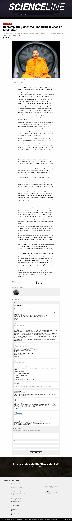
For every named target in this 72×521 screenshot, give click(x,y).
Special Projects (29, 18)
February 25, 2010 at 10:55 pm (19, 392)
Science (36, 7)
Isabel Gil (13, 514)
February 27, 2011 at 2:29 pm (19, 414)
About (46, 18)
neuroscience (15, 282)
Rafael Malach (37, 226)
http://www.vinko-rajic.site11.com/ (30, 416)
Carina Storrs (7, 35)
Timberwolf (19, 399)
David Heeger (49, 99)
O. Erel (18, 345)
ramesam (18, 323)
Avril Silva (13, 489)
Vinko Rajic (19, 412)
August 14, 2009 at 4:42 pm (19, 346)
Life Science (7, 24)
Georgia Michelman (16, 501)
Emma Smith (14, 510)
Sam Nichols (14, 499)
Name (14, 440)
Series (40, 18)
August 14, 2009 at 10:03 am (19, 325)
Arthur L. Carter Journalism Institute (35, 519)
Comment (15, 432)
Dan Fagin (46, 491)
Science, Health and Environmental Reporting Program (17, 519)
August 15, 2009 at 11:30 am (19, 362)
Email (14, 444)
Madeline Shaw (15, 485)
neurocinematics (22, 248)
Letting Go (16, 356)
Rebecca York (19, 305)
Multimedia (17, 18)
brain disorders (49, 122)
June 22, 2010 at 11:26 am (19, 401)
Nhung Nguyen (15, 495)
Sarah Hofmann (15, 505)
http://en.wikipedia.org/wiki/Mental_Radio (22, 424)
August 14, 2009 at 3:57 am (19, 307)
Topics (9, 18)
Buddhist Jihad (20, 360)
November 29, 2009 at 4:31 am (19, 385)
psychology (19, 282)
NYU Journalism (68, 519)
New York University (46, 519)
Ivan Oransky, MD (48, 485)
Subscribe (54, 18)
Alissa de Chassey (15, 509)
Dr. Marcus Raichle (22, 207)
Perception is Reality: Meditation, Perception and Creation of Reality (35, 406)
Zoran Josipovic (40, 99)
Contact (62, 18)
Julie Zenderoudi (15, 494)
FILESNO (18, 383)
